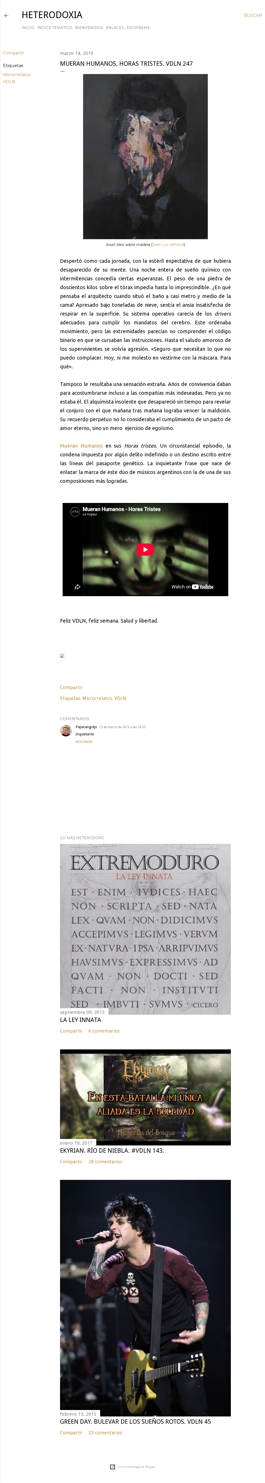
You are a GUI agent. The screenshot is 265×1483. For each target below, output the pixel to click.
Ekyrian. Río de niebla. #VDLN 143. (112, 1150)
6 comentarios (104, 1031)
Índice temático (54, 27)
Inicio (28, 27)
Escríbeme (138, 27)
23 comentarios (105, 1432)
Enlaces (115, 27)
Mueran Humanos (81, 446)
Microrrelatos (17, 74)
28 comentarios (105, 1161)
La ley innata (80, 1020)
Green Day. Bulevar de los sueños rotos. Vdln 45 (135, 1421)
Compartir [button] (13, 52)
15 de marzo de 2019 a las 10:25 (122, 727)
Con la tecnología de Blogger (137, 1467)
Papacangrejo (86, 727)
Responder (84, 742)
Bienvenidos (89, 27)
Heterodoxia (52, 14)
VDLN (9, 81)
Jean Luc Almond (168, 244)
